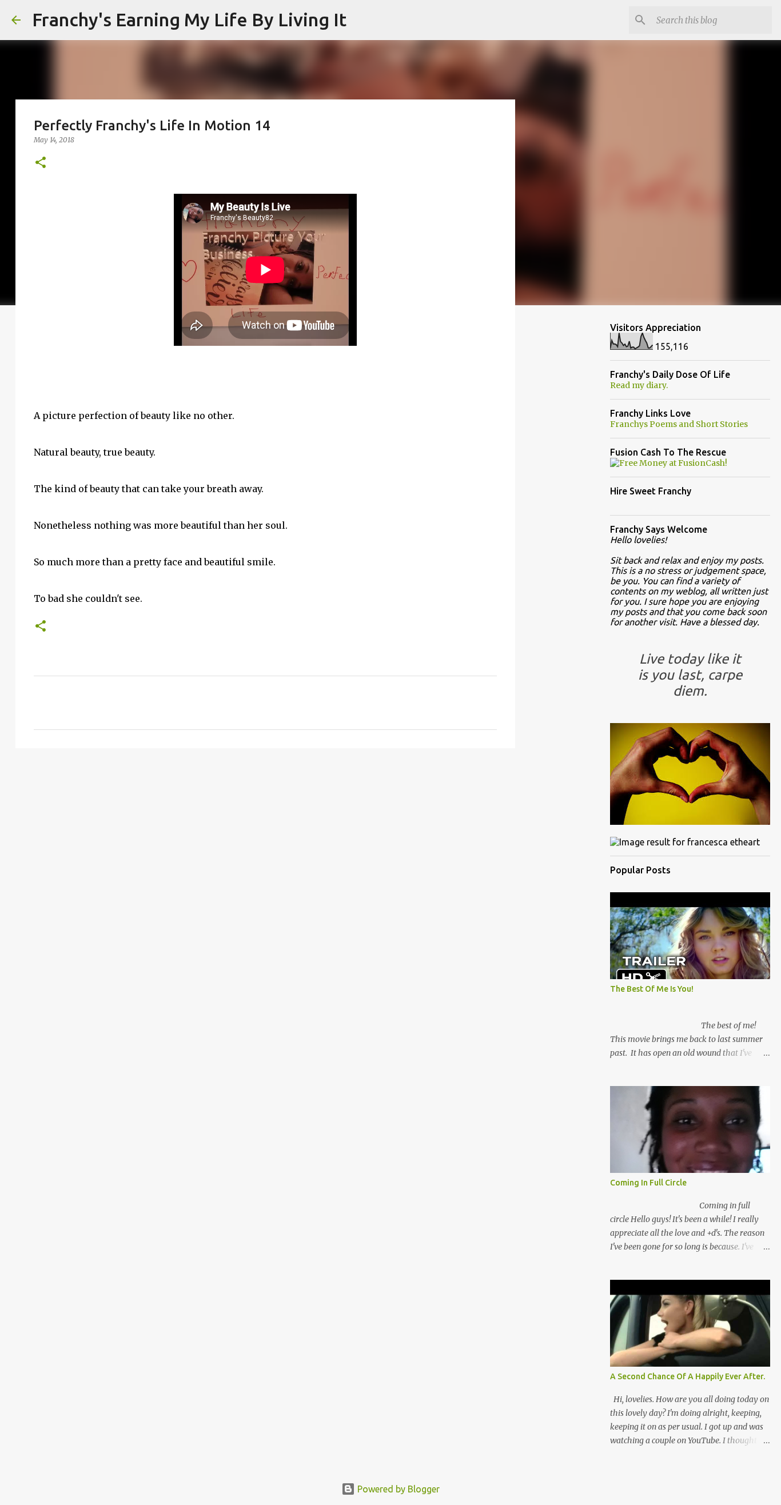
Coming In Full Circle (648, 1182)
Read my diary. (639, 385)
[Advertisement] (265, 845)
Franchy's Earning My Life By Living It (189, 19)
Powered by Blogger (397, 1489)
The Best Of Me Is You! (652, 988)
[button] (40, 163)
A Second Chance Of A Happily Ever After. (687, 1376)
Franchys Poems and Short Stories (679, 424)
